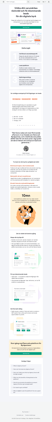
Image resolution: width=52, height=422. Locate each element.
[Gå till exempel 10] (34, 125)
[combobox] (16, 1)
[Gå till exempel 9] (33, 125)
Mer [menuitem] (43, 1)
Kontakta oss (20, 415)
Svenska (26, 412)
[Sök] (28, 1)
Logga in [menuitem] (49, 2)
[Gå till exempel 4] (23, 125)
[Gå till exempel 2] (19, 125)
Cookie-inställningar (30, 415)
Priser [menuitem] (39, 1)
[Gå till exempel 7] (29, 125)
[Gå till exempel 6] (27, 125)
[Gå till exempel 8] (31, 125)
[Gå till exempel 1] (17, 125)
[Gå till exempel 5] (25, 125)
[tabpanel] (26, 109)
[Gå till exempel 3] (21, 125)
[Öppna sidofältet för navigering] (3, 1)
